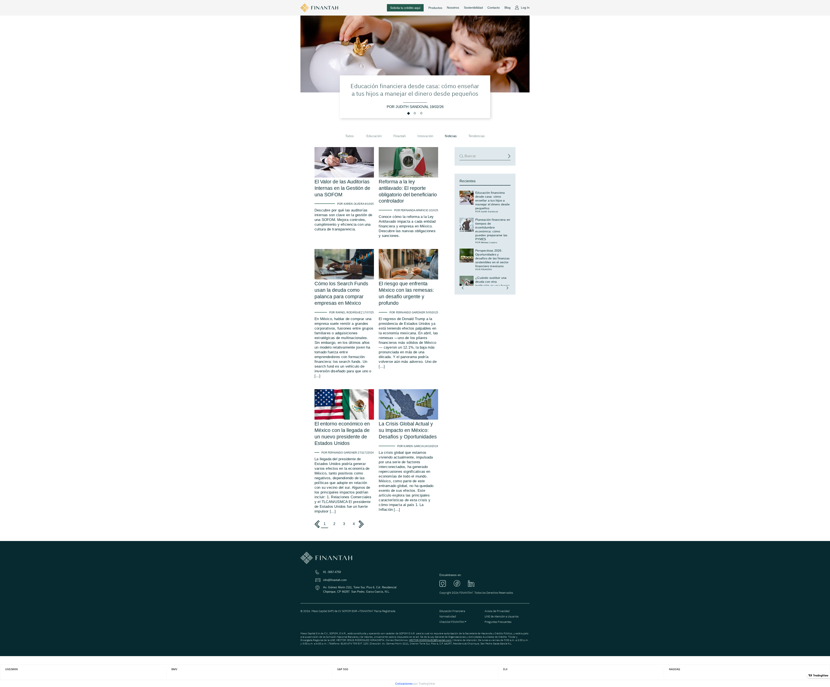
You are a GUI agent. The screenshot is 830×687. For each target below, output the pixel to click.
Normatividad (447, 616)
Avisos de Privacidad (497, 611)
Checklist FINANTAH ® (452, 622)
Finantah (399, 136)
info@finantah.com (335, 580)
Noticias (451, 136)
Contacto (493, 7)
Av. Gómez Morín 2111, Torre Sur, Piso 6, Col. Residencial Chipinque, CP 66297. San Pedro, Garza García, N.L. (359, 589)
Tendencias (476, 136)
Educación (374, 136)
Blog (507, 7)
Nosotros (453, 7)
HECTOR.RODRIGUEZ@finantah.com (430, 640)
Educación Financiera (452, 611)
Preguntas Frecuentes (498, 622)
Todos (349, 136)
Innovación (425, 136)
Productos (435, 8)
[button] (463, 288)
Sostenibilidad (473, 7)
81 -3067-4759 (332, 572)
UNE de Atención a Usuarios (502, 616)
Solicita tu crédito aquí (405, 8)
